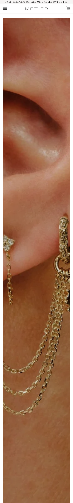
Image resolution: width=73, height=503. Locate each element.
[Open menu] (8, 8)
